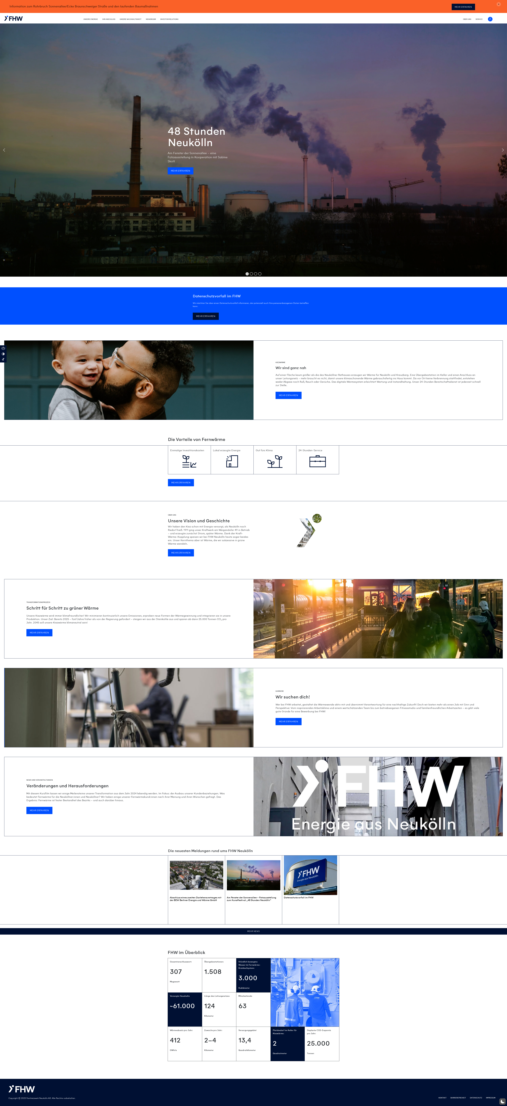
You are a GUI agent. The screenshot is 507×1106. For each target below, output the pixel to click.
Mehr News (253, 931)
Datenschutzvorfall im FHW (299, 897)
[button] (4, 150)
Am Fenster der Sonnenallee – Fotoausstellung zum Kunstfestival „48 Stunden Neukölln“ (251, 899)
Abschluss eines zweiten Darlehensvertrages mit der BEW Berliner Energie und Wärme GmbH (195, 899)
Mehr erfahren (463, 7)
